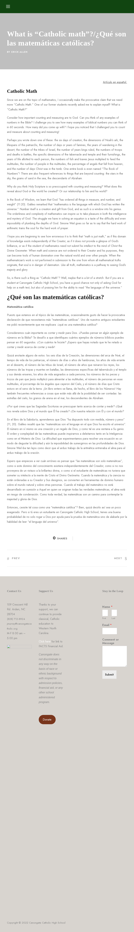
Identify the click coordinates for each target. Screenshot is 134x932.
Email (107, 625)
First (104, 618)
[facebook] (125, 923)
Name (107, 607)
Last (113, 618)
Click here (45, 641)
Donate (47, 720)
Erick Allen (19, 52)
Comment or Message (110, 641)
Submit (109, 675)
